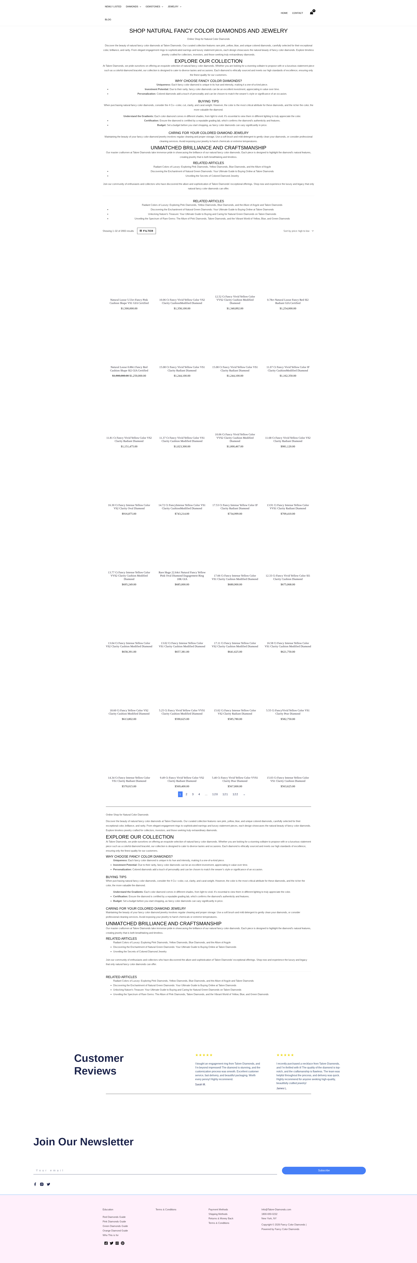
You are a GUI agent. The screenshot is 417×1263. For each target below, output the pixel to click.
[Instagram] (117, 1243)
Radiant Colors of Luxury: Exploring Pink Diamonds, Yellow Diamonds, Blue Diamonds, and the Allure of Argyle (212, 166)
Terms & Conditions (166, 1209)
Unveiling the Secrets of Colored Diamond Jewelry (212, 175)
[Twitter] (111, 1243)
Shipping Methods (218, 1214)
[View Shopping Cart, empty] (312, 13)
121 (225, 794)
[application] (139, 6)
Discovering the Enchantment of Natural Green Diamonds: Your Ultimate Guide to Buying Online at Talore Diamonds (212, 171)
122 (235, 794)
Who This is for (111, 1235)
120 (215, 794)
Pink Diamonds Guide (114, 1221)
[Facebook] (106, 1243)
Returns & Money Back (220, 1218)
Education (108, 1209)
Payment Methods (218, 1209)
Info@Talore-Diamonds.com (276, 1209)
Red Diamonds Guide (114, 1217)
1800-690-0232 (269, 1214)
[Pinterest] (122, 1243)
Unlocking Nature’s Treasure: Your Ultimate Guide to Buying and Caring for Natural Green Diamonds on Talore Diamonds (212, 214)
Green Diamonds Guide (115, 1226)
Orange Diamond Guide (115, 1230)
